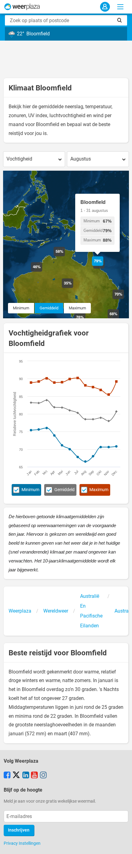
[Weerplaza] (22, 7)
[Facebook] (7, 775)
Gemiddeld (49, 308)
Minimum (21, 308)
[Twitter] (16, 775)
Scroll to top (122, 844)
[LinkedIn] (25, 775)
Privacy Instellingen (22, 843)
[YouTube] (34, 775)
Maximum (77, 308)
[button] (42, 271)
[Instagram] (43, 775)
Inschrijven (18, 830)
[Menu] (120, 6)
